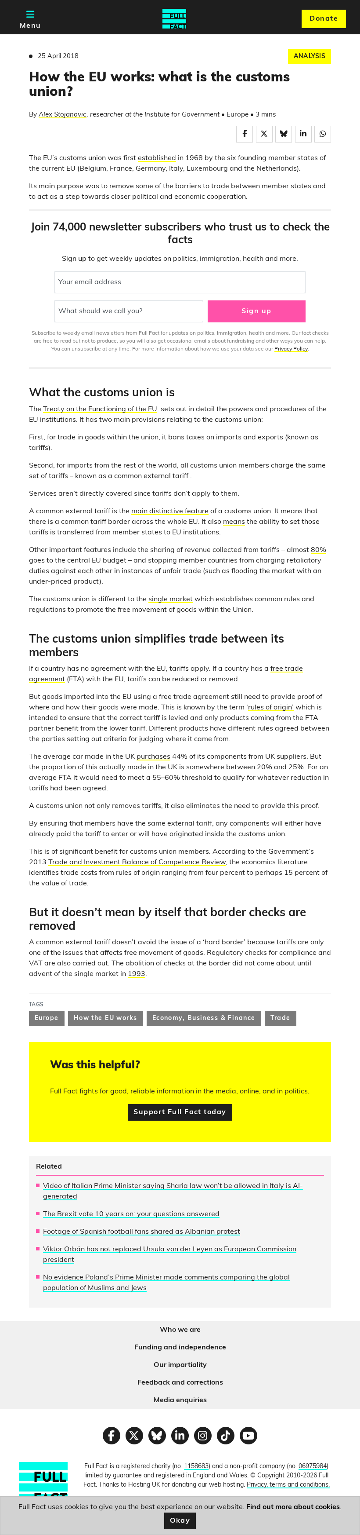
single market (170, 599)
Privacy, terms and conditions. (288, 1485)
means (234, 522)
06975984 (313, 1466)
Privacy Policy (291, 349)
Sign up (256, 311)
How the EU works (105, 1018)
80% (318, 550)
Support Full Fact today (179, 1112)
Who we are (180, 1330)
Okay (180, 1520)
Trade (280, 1018)
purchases (153, 756)
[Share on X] (264, 134)
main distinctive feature (170, 511)
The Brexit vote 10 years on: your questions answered (131, 1214)
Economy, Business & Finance (204, 1018)
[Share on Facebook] (244, 134)
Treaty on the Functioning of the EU (100, 409)
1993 (136, 974)
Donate (324, 18)
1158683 (196, 1466)
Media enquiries (180, 1400)
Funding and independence (180, 1347)
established (157, 158)
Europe (47, 1018)
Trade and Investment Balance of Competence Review (137, 862)
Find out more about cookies (293, 1507)
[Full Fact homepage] (174, 19)
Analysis (309, 56)
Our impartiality (180, 1365)
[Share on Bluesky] (283, 134)
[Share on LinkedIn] (303, 134)
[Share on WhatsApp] (322, 134)
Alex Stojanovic (62, 115)
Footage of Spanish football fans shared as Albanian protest (141, 1231)
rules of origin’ (271, 707)
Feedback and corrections (180, 1382)
